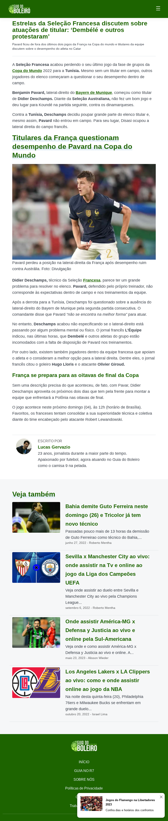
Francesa (91, 280)
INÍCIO (84, 762)
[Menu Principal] (158, 9)
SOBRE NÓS (84, 779)
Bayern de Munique (94, 92)
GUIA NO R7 (84, 771)
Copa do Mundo (27, 71)
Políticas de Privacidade (84, 788)
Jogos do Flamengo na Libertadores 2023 (130, 802)
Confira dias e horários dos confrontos (130, 810)
